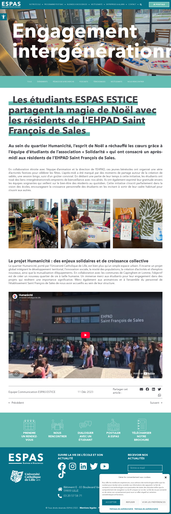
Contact (132, 4)
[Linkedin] (83, 466)
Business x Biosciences (77, 4)
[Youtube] (105, 466)
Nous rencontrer (136, 82)
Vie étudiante (96, 4)
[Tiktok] (62, 474)
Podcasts (83, 82)
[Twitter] (94, 466)
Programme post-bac (53, 4)
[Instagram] (73, 466)
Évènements (42, 82)
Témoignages (99, 82)
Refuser (130, 502)
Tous (29, 82)
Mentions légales (88, 508)
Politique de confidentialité (121, 509)
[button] (3, 16)
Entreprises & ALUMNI (115, 4)
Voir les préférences (154, 502)
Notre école (35, 4)
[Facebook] (62, 466)
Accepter (111, 502)
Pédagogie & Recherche (63, 82)
